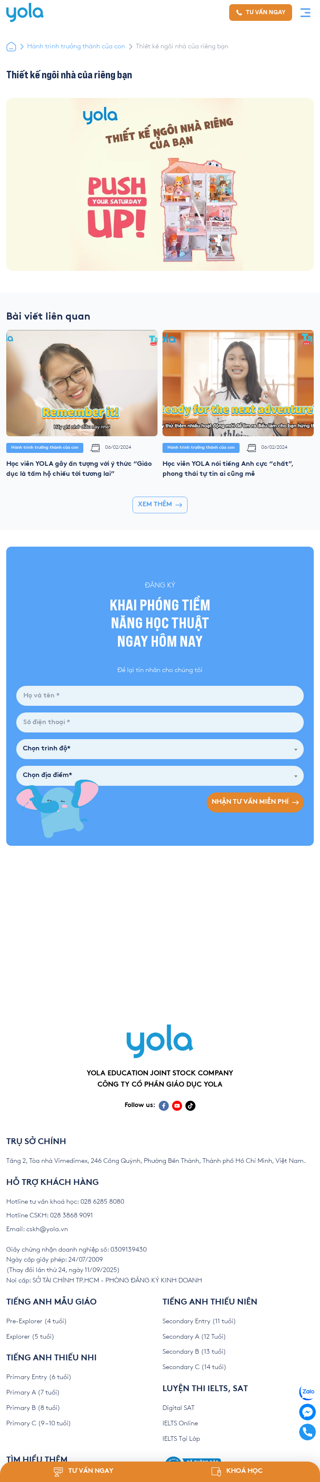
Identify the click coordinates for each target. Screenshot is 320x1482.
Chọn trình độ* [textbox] (46, 749)
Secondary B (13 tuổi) (194, 1352)
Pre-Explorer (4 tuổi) (36, 1321)
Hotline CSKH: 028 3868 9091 (49, 1215)
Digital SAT (178, 1408)
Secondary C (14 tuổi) (194, 1367)
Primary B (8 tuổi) (33, 1408)
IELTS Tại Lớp (181, 1439)
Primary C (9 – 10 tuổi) (38, 1423)
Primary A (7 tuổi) (33, 1393)
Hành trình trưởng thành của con (76, 46)
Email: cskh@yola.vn (37, 1229)
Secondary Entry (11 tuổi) (199, 1321)
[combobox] (160, 749)
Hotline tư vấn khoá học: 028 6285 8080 (65, 1202)
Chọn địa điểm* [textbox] (47, 775)
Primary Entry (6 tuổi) (39, 1377)
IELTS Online (180, 1423)
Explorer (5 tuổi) (30, 1337)
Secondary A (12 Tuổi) (194, 1337)
